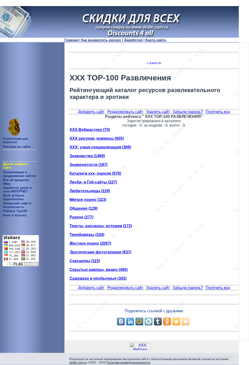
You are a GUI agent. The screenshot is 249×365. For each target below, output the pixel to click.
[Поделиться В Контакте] (121, 321)
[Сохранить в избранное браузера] (176, 321)
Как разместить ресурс (101, 40)
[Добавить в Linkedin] (130, 321)
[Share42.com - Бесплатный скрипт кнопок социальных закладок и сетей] (185, 321)
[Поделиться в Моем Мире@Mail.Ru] (139, 321)
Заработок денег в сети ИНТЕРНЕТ (17, 189)
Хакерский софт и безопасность (17, 205)
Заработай (133, 40)
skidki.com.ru (78, 362)
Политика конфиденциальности (128, 362)
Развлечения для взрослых (15, 140)
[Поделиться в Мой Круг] (148, 321)
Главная (71, 40)
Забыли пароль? (188, 112)
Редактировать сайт (125, 112)
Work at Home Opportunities (13, 197)
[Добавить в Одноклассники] (167, 321)
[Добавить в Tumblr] (158, 321)
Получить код (218, 112)
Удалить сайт (158, 112)
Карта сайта (155, 40)
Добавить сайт (91, 112)
